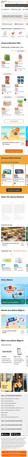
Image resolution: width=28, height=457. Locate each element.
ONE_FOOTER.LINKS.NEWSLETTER (9, 417)
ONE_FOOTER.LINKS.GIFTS (7, 405)
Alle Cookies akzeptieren (14, 452)
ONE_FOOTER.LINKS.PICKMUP (8, 403)
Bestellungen (20, 24)
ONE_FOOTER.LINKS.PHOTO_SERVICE (10, 410)
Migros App (4, 415)
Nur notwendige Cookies (14, 455)
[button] (14, 396)
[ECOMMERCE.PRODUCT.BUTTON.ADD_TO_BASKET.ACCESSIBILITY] (12, 50)
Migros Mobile (4, 412)
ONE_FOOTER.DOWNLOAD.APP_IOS (5, 434)
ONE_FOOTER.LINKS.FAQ (7, 401)
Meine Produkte (8, 24)
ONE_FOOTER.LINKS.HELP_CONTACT (10, 398)
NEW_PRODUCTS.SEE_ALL (20, 251)
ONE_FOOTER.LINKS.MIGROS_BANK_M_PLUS (12, 408)
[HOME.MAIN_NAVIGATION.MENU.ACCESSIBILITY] (1, 5)
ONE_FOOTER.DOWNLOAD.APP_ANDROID (16, 434)
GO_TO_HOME (4, 2)
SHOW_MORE (14, 121)
